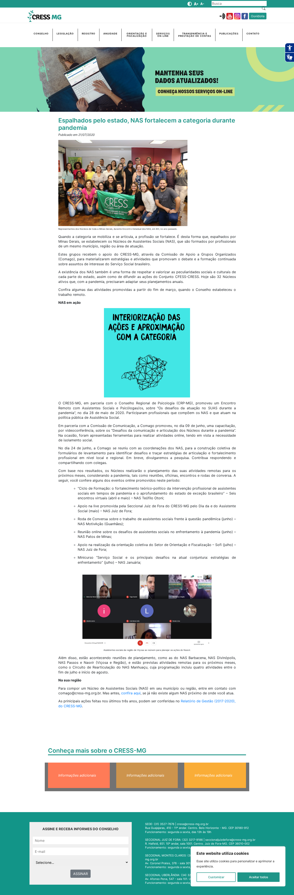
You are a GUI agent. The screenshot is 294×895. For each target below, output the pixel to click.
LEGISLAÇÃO (65, 33)
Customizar (216, 877)
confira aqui (131, 693)
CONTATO (253, 33)
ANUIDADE (110, 33)
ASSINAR (80, 874)
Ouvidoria (258, 16)
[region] (238, 866)
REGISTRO (88, 33)
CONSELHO (41, 33)
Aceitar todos (258, 877)
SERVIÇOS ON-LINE (163, 34)
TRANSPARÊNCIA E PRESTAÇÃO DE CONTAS (194, 34)
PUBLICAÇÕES (228, 33)
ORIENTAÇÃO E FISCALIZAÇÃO (137, 34)
